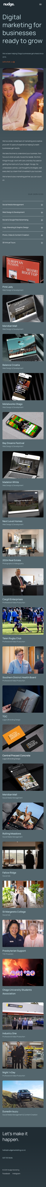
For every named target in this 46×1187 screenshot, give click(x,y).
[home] (8, 4)
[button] (40, 4)
